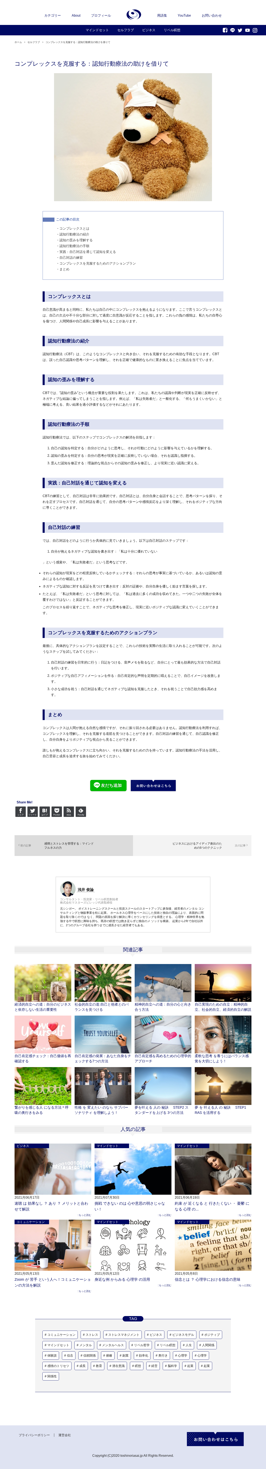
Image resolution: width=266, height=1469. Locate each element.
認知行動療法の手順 (74, 246)
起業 (190, 1366)
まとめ (64, 269)
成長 (82, 1366)
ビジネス (23, 1146)
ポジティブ (212, 1334)
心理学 (182, 1355)
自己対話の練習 (71, 257)
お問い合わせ (212, 15)
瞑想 (138, 1366)
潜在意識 (118, 1366)
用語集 (162, 15)
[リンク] (134, 14)
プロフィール (101, 15)
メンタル (85, 1345)
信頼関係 (89, 1355)
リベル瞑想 (167, 1345)
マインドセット (107, 1146)
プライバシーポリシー (34, 1435)
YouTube (184, 15)
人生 (189, 1345)
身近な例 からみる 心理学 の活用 (122, 1279)
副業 (125, 1355)
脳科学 (172, 1366)
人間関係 (208, 1345)
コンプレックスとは (74, 228)
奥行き (163, 1355)
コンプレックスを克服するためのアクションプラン (97, 263)
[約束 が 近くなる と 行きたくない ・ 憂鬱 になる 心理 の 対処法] (213, 1169)
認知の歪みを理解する (76, 240)
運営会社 (64, 1435)
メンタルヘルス (113, 1345)
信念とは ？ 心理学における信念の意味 (207, 1279)
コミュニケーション (31, 1222)
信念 (70, 1355)
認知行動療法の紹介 (74, 234)
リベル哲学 (142, 1345)
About (76, 15)
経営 (154, 1366)
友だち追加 (111, 785)
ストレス (92, 1334)
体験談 (52, 1355)
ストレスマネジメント (123, 1334)
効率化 (143, 1355)
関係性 (52, 1376)
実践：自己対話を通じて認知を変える (87, 252)
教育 (99, 1366)
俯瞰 (109, 1355)
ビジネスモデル (183, 1334)
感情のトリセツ (58, 1366)
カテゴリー (52, 15)
